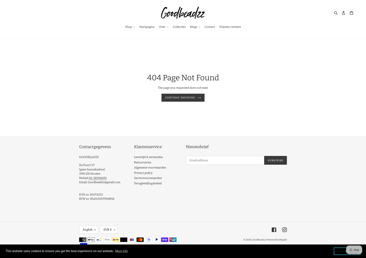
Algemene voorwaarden (150, 167)
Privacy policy (143, 173)
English (87, 229)
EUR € (108, 229)
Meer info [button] (121, 251)
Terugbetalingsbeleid (148, 183)
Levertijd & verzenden (148, 157)
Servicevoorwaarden (148, 178)
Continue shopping (180, 97)
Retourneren (142, 162)
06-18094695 (98, 178)
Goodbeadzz (259, 239)
